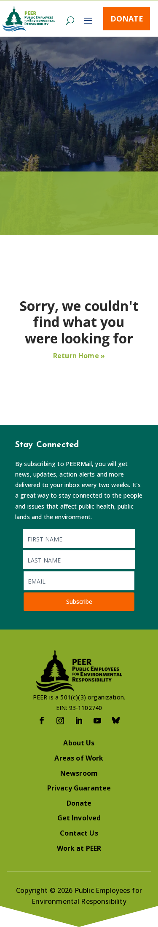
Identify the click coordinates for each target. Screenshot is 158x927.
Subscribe (79, 601)
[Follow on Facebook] (42, 720)
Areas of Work (78, 758)
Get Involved (79, 818)
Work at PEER (79, 848)
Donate (126, 18)
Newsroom (79, 773)
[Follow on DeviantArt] (116, 720)
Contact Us (79, 833)
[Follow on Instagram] (60, 720)
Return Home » (79, 355)
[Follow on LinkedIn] (79, 720)
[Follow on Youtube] (97, 720)
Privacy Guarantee (79, 788)
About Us (78, 742)
